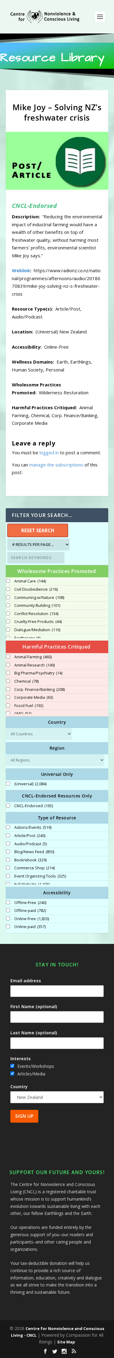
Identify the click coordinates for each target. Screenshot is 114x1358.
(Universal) (30, 784)
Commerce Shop (34, 868)
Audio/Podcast (30, 844)
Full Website (32, 884)
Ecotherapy (27, 638)
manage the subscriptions (56, 465)
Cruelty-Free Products (38, 621)
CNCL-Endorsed (33, 806)
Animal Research (34, 665)
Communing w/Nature (39, 597)
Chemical (26, 681)
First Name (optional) (33, 1006)
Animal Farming (33, 657)
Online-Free (31, 918)
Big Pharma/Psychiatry (38, 673)
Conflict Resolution (36, 613)
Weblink (21, 270)
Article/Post (29, 835)
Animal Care (30, 581)
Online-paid (30, 926)
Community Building (37, 605)
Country (19, 1086)
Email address (25, 980)
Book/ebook (30, 860)
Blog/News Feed (34, 852)
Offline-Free (30, 902)
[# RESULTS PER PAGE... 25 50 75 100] (38, 545)
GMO (22, 713)
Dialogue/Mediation (37, 630)
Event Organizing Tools (40, 876)
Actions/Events (32, 827)
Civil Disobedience (36, 589)
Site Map (66, 1342)
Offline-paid (30, 910)
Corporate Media (33, 697)
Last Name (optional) (33, 1033)
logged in (49, 452)
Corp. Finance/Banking (39, 689)
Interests (20, 1058)
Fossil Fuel (28, 705)
